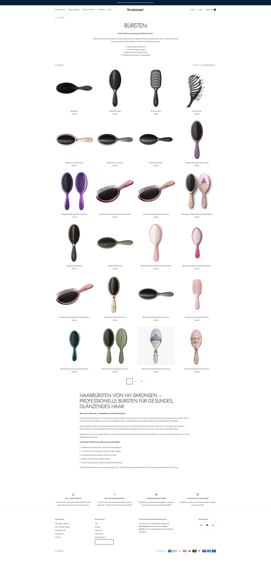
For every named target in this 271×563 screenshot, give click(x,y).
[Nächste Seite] (141, 381)
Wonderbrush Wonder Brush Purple (197, 163)
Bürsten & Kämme (89, 9)
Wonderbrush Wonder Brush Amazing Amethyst (115, 214)
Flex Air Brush (196, 111)
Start (56, 17)
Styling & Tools (60, 9)
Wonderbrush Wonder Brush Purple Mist (74, 214)
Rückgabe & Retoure (62, 523)
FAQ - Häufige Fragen (62, 527)
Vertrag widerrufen (104, 542)
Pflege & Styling (73, 9)
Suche (192, 9)
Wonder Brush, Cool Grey (115, 163)
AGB (96, 523)
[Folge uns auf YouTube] (207, 525)
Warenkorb (210, 9)
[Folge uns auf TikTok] (213, 525)
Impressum (98, 530)
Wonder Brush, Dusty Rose (74, 163)
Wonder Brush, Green (115, 266)
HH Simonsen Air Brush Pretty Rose (197, 317)
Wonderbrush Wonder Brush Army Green (115, 369)
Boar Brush (74, 111)
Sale (109, 9)
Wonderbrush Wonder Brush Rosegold (156, 214)
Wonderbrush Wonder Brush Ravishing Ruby (74, 317)
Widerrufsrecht (100, 537)
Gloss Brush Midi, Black (74, 266)
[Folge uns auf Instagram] (201, 525)
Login (200, 9)
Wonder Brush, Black (156, 163)
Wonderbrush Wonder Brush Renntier (196, 369)
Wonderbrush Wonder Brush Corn (115, 317)
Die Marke (101, 9)
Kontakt (57, 537)
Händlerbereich (60, 530)
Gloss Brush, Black (115, 111)
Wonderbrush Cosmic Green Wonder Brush (74, 369)
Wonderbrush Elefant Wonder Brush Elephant (197, 214)
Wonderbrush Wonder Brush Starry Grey (156, 317)
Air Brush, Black (156, 111)
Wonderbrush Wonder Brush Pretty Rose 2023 (156, 266)
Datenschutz (99, 534)
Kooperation (59, 534)
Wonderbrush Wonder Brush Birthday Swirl (197, 266)
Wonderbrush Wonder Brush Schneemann (156, 369)
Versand (97, 527)
